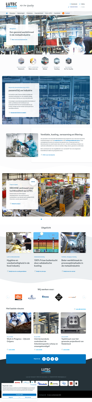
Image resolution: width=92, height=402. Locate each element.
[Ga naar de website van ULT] (64, 383)
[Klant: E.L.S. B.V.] (33, 297)
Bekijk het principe (41, 271)
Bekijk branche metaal (69, 271)
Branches (12, 13)
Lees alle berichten (81, 309)
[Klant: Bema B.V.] (19, 297)
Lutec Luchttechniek (53, 395)
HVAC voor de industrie (49, 155)
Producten (30, 13)
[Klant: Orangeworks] (46, 297)
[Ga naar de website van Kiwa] (76, 383)
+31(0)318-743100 (74, 7)
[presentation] (44, 54)
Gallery (83, 4)
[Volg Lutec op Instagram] (56, 359)
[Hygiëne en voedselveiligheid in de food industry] (18, 242)
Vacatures (57, 13)
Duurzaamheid (39, 13)
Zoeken (83, 7)
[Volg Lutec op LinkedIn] (44, 359)
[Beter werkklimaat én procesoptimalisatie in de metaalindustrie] (73, 242)
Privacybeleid (33, 384)
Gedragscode (42, 395)
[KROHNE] (33, 185)
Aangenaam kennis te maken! (18, 112)
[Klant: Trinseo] (73, 297)
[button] (41, 219)
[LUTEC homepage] (11, 6)
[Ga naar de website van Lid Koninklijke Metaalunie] (41, 383)
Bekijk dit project (16, 203)
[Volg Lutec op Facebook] (52, 359)
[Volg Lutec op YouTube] (48, 359)
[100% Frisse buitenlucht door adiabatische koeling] (46, 242)
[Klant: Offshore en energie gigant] (59, 297)
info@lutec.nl (63, 377)
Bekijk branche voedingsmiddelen (17, 271)
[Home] (7, 13)
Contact (67, 13)
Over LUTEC (48, 13)
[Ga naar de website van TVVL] (54, 383)
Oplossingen (21, 13)
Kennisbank (74, 4)
